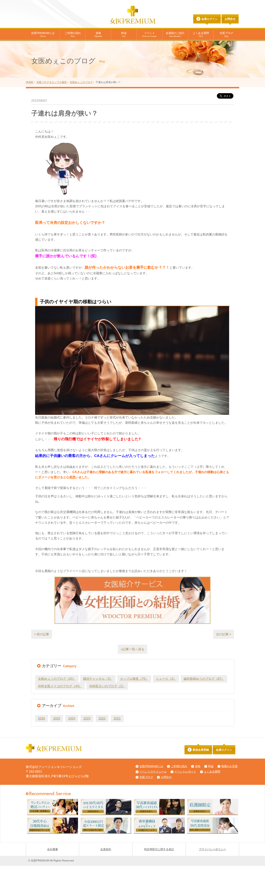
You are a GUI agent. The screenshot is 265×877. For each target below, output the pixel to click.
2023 (86, 718)
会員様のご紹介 (175, 34)
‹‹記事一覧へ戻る (132, 649)
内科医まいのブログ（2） (107, 686)
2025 (56, 718)
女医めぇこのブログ (81, 82)
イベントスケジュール (153, 771)
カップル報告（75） (134, 678)
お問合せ (230, 18)
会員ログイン (209, 18)
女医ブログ (226, 34)
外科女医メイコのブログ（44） (60, 686)
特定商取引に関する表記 (159, 849)
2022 (102, 718)
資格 (98, 34)
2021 (117, 718)
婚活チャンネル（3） (98, 678)
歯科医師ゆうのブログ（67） (204, 678)
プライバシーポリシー (212, 849)
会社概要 (52, 849)
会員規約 (105, 849)
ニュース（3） (166, 678)
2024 (71, 718)
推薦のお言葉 (229, 766)
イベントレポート (185, 771)
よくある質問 (201, 34)
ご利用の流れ (73, 34)
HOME (29, 82)
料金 (124, 34)
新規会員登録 (201, 749)
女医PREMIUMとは (43, 34)
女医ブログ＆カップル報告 (51, 82)
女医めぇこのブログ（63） (57, 678)
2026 (41, 718)
